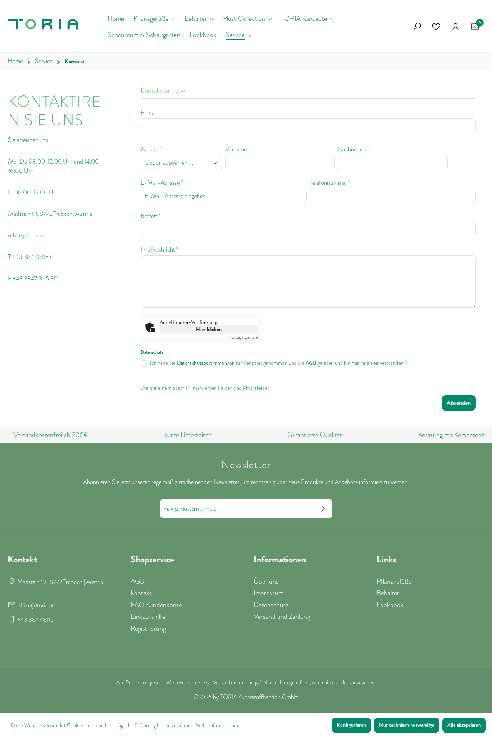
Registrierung (148, 628)
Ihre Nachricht (159, 249)
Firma (148, 112)
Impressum (268, 592)
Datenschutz (271, 604)
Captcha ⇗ (243, 338)
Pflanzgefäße (394, 581)
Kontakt (141, 592)
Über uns (266, 581)
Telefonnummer (330, 183)
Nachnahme (354, 149)
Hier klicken (209, 329)
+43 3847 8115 (35, 620)
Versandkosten (228, 682)
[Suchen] (417, 26)
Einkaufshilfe (148, 616)
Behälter (388, 592)
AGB (311, 363)
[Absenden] (322, 508)
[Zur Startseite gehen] (46, 26)
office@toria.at (35, 605)
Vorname (237, 149)
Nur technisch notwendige (406, 725)
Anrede (151, 149)
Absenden (459, 402)
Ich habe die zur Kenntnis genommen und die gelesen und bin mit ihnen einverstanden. (279, 363)
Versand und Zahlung (282, 616)
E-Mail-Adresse (162, 183)
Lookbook (390, 604)
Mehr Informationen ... (220, 725)
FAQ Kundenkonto (156, 604)
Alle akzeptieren (464, 725)
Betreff (150, 216)
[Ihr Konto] (455, 26)
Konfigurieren (351, 725)
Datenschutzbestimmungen (205, 363)
